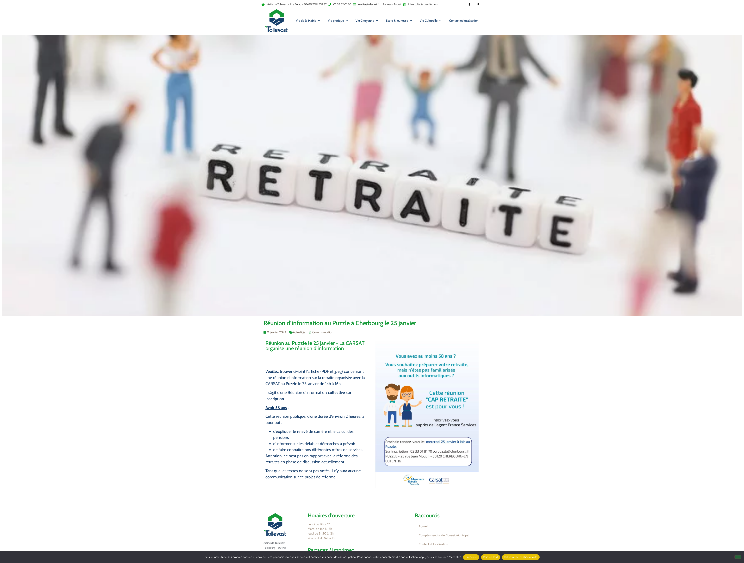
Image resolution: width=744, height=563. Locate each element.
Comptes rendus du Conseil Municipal (444, 535)
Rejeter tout (490, 557)
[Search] (478, 4)
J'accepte (471, 557)
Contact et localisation (464, 20)
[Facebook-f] (469, 4)
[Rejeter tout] (738, 557)
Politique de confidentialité (521, 557)
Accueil (423, 526)
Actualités (299, 332)
